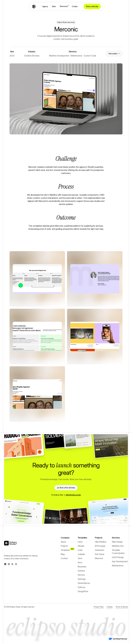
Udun (80, 541)
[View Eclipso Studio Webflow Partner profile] (118, 639)
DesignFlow (83, 591)
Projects (64, 546)
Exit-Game (99, 554)
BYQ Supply (100, 546)
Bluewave (82, 566)
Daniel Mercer (84, 583)
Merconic (99, 558)
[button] (64, 6)
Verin (80, 558)
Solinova (81, 587)
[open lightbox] (37, 279)
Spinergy (82, 579)
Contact (74, 6)
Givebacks (99, 550)
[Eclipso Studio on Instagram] (9, 564)
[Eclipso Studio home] (10, 543)
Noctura (81, 575)
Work (54, 6)
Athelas (81, 546)
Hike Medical (100, 541)
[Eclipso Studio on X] (12, 564)
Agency (45, 6)
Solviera (81, 570)
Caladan (81, 554)
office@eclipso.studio (73, 495)
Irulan (80, 550)
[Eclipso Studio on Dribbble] (16, 564)
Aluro (80, 562)
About (63, 541)
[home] (34, 6)
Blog (63, 554)
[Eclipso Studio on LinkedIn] (5, 564)
